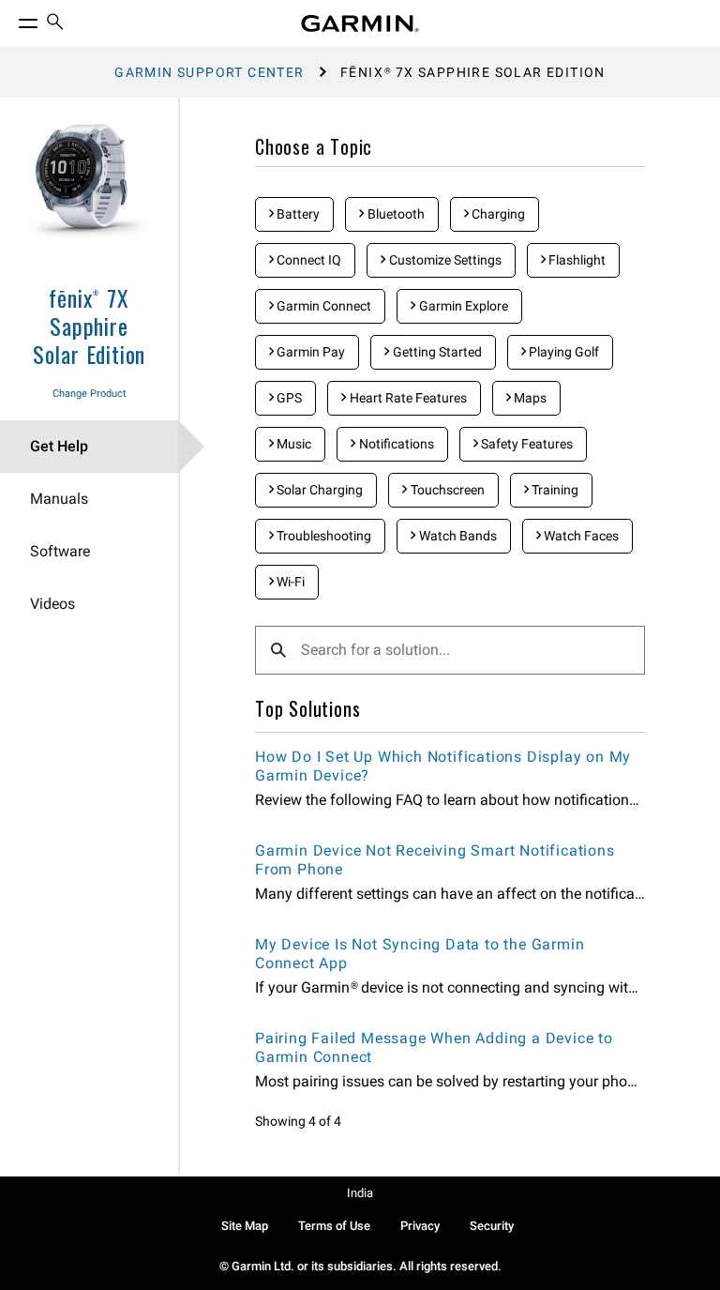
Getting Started (436, 351)
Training (553, 489)
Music (292, 443)
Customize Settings (444, 259)
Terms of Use (334, 1226)
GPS (288, 397)
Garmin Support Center (209, 72)
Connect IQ (307, 259)
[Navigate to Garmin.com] (360, 23)
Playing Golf (562, 351)
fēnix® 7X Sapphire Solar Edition (89, 326)
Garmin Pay (309, 351)
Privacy (420, 1226)
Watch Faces (580, 535)
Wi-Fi (289, 581)
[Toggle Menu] (11, 19)
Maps (529, 397)
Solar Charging (318, 489)
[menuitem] (55, 24)
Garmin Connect (322, 305)
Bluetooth (395, 213)
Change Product (89, 393)
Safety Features (525, 443)
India (360, 1193)
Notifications (395, 443)
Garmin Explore (462, 305)
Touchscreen (446, 489)
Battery (297, 213)
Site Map (244, 1226)
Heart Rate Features (407, 397)
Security (492, 1226)
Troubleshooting (322, 535)
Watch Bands (456, 535)
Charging (497, 213)
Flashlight (576, 259)
